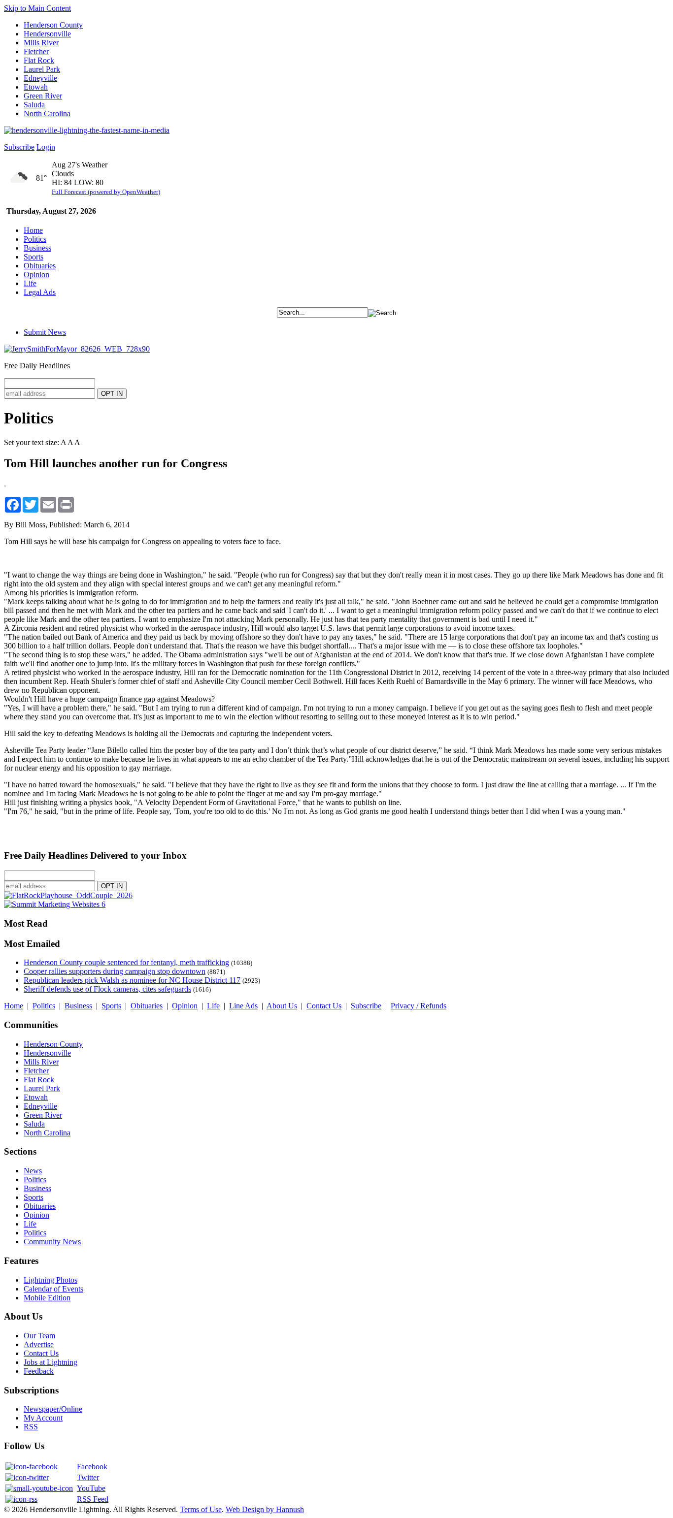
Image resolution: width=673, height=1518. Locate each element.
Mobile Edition (47, 1297)
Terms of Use (201, 1509)
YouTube (91, 1488)
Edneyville (40, 78)
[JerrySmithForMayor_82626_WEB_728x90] (77, 349)
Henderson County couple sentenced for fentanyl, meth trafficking (126, 962)
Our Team (39, 1335)
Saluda (34, 104)
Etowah (36, 87)
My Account (43, 1418)
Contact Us (323, 1005)
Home (33, 230)
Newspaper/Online (53, 1409)
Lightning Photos (50, 1280)
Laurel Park (42, 69)
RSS (31, 1426)
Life (30, 283)
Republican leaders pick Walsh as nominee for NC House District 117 (132, 980)
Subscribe (19, 147)
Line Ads (243, 1005)
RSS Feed (92, 1499)
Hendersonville (47, 34)
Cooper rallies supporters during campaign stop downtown (114, 971)
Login (45, 147)
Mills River (41, 42)
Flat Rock (39, 60)
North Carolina (47, 113)
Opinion (36, 274)
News (33, 1170)
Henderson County (53, 25)
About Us (282, 1005)
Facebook (92, 1466)
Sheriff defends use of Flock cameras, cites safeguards (107, 989)
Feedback (39, 1371)
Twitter (88, 1477)
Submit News (45, 332)
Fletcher (36, 51)
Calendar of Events (53, 1289)
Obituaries (40, 265)
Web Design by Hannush (265, 1509)
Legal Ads (40, 292)
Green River (43, 96)
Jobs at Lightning (50, 1362)
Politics (35, 239)
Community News (52, 1241)
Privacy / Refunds (418, 1005)
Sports (33, 257)
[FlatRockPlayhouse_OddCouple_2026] (68, 895)
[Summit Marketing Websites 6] (54, 904)
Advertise (39, 1344)
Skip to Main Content (37, 8)
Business (37, 248)
